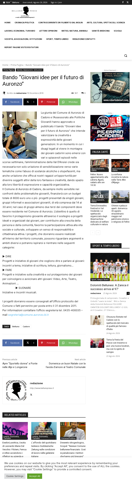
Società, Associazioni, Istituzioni (29, 70)
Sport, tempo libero (100, 279)
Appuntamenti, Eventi (98, 169)
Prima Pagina (17, 65)
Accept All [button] (34, 476)
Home (5, 65)
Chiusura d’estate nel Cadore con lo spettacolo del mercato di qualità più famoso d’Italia (117, 323)
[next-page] (98, 232)
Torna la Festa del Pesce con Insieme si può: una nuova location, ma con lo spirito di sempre (118, 346)
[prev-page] (92, 232)
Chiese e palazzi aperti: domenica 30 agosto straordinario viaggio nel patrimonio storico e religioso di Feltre (120, 213)
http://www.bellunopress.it (42, 388)
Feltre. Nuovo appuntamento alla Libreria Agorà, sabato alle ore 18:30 (99, 179)
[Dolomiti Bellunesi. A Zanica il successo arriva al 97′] (110, 267)
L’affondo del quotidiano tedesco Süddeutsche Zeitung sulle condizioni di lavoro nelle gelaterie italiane (43, 449)
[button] (126, 56)
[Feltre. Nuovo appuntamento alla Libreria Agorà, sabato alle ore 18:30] (99, 165)
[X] (128, 2)
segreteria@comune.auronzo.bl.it (28, 314)
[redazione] (4, 93)
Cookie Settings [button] (14, 476)
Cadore (26, 326)
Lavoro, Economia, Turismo (11, 437)
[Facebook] (123, 2)
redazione (21, 93)
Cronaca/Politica (68, 438)
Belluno (15, 326)
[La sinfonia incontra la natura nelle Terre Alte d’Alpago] (120, 165)
